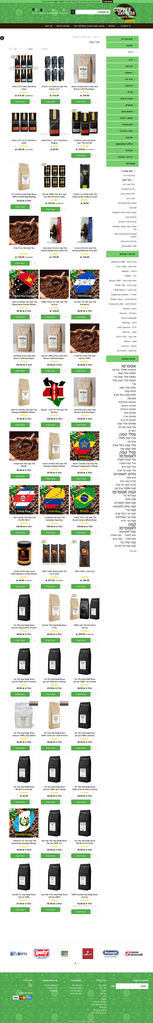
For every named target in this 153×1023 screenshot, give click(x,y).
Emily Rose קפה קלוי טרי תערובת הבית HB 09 (84, 842)
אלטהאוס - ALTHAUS (127, 350)
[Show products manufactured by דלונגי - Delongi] (110, 953)
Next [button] (8, 953)
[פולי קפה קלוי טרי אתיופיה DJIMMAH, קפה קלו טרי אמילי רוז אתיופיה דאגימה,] (24, 392)
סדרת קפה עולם (128, 193)
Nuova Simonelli (129, 318)
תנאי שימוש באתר (98, 1012)
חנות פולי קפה (127, 387)
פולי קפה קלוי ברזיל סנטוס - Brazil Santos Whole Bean (85, 518)
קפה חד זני (130, 495)
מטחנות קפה (131, 217)
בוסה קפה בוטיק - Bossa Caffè (123, 280)
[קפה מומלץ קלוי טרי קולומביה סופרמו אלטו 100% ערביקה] (84, 769)
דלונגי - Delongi (129, 322)
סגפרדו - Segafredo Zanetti (124, 294)
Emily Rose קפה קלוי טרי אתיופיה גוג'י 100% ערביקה (84, 680)
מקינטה (131, 398)
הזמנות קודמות (75, 988)
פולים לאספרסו (125, 474)
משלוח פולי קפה (126, 423)
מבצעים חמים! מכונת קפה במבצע (125, 235)
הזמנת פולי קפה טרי (124, 376)
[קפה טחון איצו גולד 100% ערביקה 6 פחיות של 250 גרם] (54, 176)
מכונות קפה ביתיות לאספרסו (124, 212)
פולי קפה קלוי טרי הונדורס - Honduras (84, 303)
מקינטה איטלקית (127, 402)
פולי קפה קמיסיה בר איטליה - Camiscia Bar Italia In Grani (84, 195)
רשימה (11, 49)
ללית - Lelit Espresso (127, 327)
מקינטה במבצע (128, 405)
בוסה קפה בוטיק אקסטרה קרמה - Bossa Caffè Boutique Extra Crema (84, 89)
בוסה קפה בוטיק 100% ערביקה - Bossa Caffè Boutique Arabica (54, 358)
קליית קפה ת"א (128, 481)
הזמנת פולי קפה (127, 373)
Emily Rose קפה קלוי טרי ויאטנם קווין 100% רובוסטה (24, 734)
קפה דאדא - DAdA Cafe (126, 285)
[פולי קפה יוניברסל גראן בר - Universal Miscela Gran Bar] (84, 230)
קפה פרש (117, 538)
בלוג (104, 996)
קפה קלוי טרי (129, 175)
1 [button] (79, 963)
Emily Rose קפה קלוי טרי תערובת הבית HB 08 (23, 788)
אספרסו (128, 366)
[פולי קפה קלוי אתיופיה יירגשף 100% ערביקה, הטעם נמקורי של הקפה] (84, 446)
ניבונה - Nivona (130, 308)
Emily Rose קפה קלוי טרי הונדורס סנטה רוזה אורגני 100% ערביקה (54, 735)
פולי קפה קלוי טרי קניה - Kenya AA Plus (54, 411)
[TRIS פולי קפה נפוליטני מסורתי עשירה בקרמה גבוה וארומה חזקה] (84, 553)
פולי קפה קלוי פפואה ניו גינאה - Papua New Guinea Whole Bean (24, 304)
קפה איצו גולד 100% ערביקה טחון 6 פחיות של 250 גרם (54, 195)
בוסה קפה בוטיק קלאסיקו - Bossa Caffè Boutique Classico (84, 412)
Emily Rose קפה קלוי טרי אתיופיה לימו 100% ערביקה (54, 680)
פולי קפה (126, 179)
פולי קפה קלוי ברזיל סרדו (23, 248)
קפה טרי (131, 510)
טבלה (15, 49)
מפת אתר (102, 985)
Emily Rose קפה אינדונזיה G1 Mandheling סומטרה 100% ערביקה (23, 197)
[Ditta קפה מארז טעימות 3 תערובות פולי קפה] (84, 122)
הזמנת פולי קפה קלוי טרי (124, 382)
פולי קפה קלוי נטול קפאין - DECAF (24, 464)
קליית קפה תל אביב (126, 484)
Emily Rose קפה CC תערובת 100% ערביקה (24, 895)
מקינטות (133, 207)
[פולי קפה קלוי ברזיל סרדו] (24, 230)
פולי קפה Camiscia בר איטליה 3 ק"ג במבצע (54, 87)
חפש (104, 990)
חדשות (103, 993)
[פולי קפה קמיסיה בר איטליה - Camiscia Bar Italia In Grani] (84, 176)
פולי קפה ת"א (129, 466)
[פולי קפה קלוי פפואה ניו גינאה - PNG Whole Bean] (24, 284)
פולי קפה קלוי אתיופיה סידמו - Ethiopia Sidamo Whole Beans (54, 466)
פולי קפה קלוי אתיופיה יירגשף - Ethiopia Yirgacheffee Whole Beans (84, 466)
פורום (103, 999)
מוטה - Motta (130, 341)
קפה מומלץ (116, 535)
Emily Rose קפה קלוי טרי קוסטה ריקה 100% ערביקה (54, 788)
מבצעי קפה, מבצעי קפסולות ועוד (124, 228)
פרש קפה (131, 477)
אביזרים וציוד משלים (128, 221)
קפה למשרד (130, 535)
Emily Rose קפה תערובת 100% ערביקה (84, 895)
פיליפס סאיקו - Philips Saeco (124, 299)
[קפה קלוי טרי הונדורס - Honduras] (84, 284)
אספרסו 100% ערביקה (124, 369)
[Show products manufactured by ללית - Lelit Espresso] (87, 953)
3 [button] (75, 963)
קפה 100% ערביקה (125, 488)
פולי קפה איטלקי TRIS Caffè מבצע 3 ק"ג (54, 572)
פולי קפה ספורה (127, 463)
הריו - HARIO (131, 275)
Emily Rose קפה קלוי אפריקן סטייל (54, 626)
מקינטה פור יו (129, 416)
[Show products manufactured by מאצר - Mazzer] (64, 953)
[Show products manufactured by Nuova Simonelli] (133, 953)
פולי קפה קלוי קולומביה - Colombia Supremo (54, 518)
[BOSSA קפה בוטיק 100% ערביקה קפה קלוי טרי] (54, 338)
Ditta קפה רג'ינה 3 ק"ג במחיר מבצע (23, 141)
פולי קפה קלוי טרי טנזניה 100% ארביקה (54, 303)
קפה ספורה (130, 538)
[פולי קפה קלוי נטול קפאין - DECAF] (24, 446)
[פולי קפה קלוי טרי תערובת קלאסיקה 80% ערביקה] (84, 392)
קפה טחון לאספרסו (125, 502)
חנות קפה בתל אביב (124, 394)
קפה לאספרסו (127, 526)
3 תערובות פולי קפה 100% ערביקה (85, 626)
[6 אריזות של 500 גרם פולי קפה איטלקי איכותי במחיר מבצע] (54, 68)
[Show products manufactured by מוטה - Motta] (18, 953)
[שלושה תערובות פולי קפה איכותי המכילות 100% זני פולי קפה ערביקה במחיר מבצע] (84, 607)
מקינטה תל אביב (128, 419)
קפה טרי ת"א (128, 520)
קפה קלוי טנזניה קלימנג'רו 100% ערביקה (84, 357)
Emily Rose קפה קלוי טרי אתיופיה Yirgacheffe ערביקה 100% (23, 628)
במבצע (130, 52)
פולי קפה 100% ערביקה (127, 439)
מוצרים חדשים (100, 1001)
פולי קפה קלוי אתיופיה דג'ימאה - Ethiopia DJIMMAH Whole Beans (24, 412)
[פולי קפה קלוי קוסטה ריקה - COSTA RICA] (24, 499)
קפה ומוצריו (127, 171)
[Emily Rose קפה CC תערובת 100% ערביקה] (24, 877)
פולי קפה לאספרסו (127, 454)
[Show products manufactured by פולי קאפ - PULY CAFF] (41, 953)
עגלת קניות (53, 988)
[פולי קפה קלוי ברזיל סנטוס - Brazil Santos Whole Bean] (84, 499)
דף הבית (96, 37)
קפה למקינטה (127, 531)
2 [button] (77, 963)
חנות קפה (130, 391)
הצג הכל (133, 550)
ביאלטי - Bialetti (129, 271)
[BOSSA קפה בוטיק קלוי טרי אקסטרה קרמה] (84, 68)
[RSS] (30, 985)
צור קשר (102, 988)
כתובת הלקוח (76, 990)
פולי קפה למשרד (126, 459)
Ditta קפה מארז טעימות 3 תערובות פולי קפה (85, 141)
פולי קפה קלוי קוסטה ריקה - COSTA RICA (24, 518)
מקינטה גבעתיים (128, 409)
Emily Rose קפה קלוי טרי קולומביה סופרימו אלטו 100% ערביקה (84, 789)
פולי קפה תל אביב (126, 470)
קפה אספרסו (124, 492)
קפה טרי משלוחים (126, 517)
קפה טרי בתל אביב (125, 513)
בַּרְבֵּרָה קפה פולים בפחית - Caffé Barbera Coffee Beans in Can (24, 574)
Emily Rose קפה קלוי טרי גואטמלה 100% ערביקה (84, 734)
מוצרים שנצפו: (76, 993)
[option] (134, 953)
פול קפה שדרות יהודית (127, 428)
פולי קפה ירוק (129, 184)
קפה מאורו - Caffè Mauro (125, 289)
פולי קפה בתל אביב (124, 445)
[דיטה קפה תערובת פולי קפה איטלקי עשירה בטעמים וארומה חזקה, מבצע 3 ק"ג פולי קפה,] (24, 122)
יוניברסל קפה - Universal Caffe (123, 303)
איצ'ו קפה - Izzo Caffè (126, 266)
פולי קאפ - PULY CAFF (126, 336)
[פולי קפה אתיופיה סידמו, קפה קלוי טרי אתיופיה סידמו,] (54, 446)
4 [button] (73, 963)
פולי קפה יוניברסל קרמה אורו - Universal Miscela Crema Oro (54, 249)
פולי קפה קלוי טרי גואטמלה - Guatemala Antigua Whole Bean (24, 843)
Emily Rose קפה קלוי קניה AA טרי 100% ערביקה (54, 842)
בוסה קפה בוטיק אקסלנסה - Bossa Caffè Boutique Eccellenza (24, 358)
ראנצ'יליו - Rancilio (128, 313)
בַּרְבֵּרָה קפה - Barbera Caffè (124, 261)
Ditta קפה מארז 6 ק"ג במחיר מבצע (24, 87)
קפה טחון (130, 198)
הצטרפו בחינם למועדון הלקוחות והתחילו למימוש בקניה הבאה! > (70, 3)
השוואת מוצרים (52, 13)
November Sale (129, 246)
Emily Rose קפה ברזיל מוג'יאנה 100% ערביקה (54, 895)
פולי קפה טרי (128, 449)
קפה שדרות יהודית (125, 546)
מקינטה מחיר (129, 412)
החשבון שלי (63, 13)
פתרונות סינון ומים (129, 241)
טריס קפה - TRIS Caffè (85, 571)
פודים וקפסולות (128, 189)
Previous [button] (145, 953)
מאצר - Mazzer (130, 332)
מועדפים (54, 990)
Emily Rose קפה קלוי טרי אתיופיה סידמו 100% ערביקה (24, 680)
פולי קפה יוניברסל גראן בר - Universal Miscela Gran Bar (84, 249)
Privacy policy (100, 1010)
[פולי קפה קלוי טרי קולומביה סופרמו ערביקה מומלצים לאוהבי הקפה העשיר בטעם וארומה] (54, 499)
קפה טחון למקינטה (124, 506)
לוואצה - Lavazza (129, 346)
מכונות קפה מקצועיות (127, 203)
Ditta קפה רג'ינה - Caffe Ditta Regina (54, 141)
